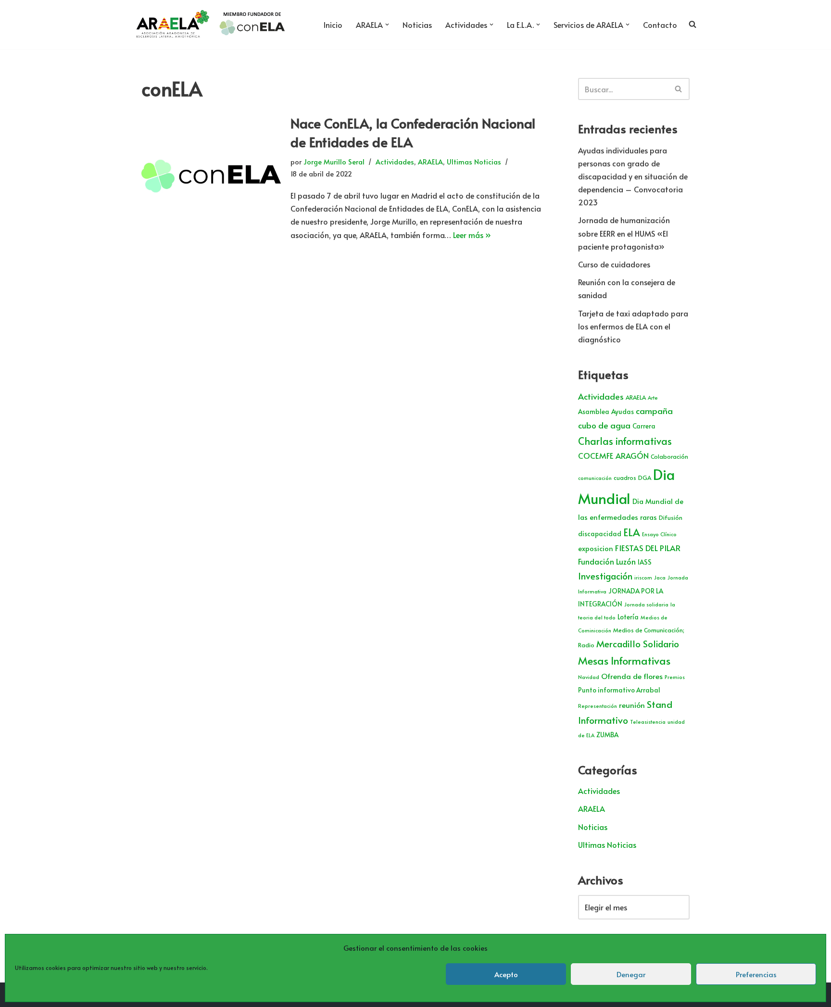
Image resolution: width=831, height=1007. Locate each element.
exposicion (595, 548)
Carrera (643, 425)
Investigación (605, 575)
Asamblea (593, 411)
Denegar (631, 974)
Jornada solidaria (646, 604)
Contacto (660, 24)
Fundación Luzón (607, 561)
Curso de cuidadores (614, 264)
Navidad (588, 676)
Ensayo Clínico (659, 534)
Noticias (417, 24)
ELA (631, 532)
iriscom (643, 577)
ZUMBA (607, 734)
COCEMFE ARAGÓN (613, 455)
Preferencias (756, 974)
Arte (653, 397)
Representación (597, 705)
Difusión (670, 517)
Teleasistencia (648, 721)
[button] (387, 24)
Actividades (395, 161)
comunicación (595, 477)
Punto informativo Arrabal (619, 689)
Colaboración (669, 456)
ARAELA (430, 161)
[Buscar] (679, 89)
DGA (644, 477)
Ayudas (622, 411)
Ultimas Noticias (474, 161)
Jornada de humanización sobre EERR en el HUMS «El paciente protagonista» (624, 232)
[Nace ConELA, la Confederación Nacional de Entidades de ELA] (211, 177)
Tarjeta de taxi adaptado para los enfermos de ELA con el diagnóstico (633, 326)
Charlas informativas (625, 441)
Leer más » (472, 234)
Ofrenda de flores (632, 676)
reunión (632, 705)
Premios (675, 676)
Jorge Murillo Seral (334, 161)
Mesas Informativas (624, 660)
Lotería (628, 616)
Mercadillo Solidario (637, 643)
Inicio (333, 24)
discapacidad (599, 533)
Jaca (660, 577)
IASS (645, 561)
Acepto (506, 974)
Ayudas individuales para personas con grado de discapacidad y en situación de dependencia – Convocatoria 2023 (633, 176)
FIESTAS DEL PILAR (647, 548)
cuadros (625, 477)
